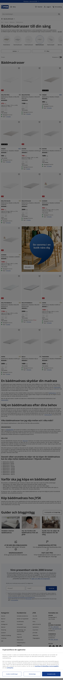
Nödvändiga (32, 674)
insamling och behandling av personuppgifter (47, 666)
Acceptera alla (51, 674)
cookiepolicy (10, 667)
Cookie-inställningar (12, 674)
